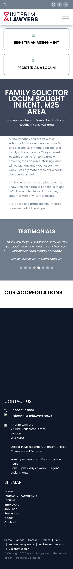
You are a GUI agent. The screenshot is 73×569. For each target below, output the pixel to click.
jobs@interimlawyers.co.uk (32, 416)
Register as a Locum (37, 67)
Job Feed (10, 509)
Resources (11, 513)
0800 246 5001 (23, 410)
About (8, 518)
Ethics (46, 540)
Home (8, 491)
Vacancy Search (19, 549)
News (29, 120)
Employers (11, 505)
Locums (9, 500)
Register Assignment (21, 544)
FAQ (57, 540)
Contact (10, 522)
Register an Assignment (36, 42)
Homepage (14, 120)
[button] (21, 268)
